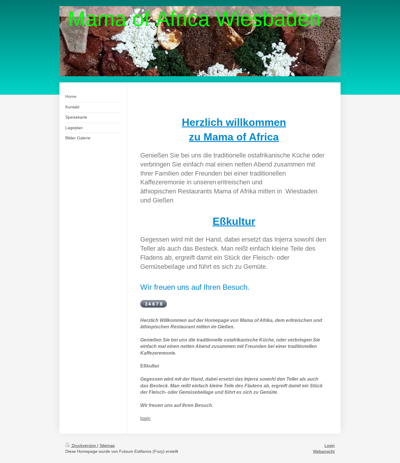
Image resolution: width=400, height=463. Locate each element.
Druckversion (84, 445)
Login (329, 445)
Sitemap (107, 445)
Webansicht (324, 451)
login (145, 418)
